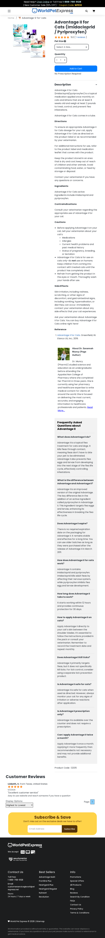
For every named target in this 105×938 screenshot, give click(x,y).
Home (11, 18)
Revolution (44, 896)
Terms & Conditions (79, 912)
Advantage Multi (47, 877)
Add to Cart (76, 68)
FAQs (72, 900)
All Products (75, 885)
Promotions (75, 877)
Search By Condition (80, 896)
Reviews (74, 892)
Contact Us (75, 904)
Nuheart (43, 892)
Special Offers (77, 881)
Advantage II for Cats (68, 335)
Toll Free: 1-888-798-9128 (15, 878)
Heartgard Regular (48, 888)
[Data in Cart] (93, 11)
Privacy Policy (76, 908)
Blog (72, 888)
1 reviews (80, 37)
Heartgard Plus (46, 885)
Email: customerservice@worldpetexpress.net (21, 886)
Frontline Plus (45, 881)
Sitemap (40, 921)
